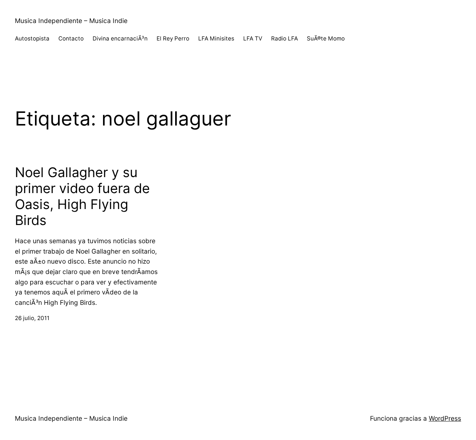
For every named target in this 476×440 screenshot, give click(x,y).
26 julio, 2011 (32, 318)
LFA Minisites (216, 38)
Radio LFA (284, 38)
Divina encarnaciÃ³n (120, 38)
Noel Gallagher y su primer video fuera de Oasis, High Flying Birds (82, 196)
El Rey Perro (173, 38)
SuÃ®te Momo (326, 38)
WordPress (445, 418)
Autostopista (32, 38)
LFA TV (252, 38)
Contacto (71, 38)
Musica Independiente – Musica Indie (71, 21)
